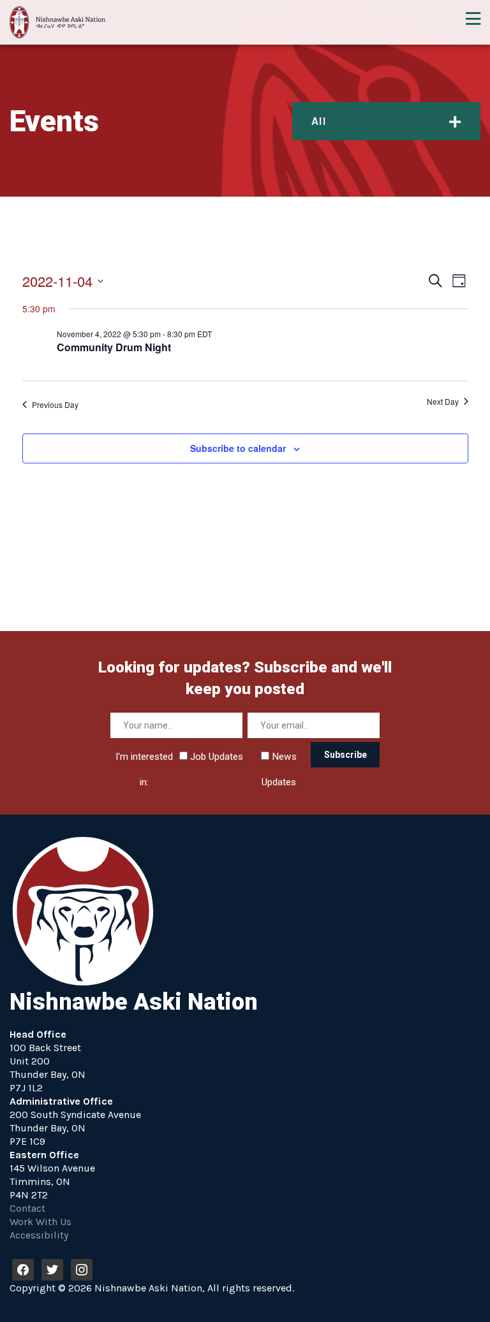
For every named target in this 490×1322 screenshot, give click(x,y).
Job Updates (215, 756)
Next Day (443, 401)
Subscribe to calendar (238, 448)
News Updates (279, 760)
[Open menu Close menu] (473, 19)
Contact (27, 1208)
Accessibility (39, 1235)
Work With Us (40, 1222)
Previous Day (55, 404)
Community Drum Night (114, 347)
